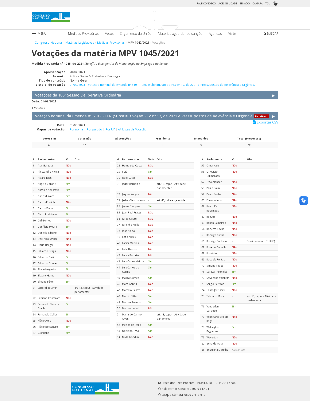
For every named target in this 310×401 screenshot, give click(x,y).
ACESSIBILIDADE (227, 3)
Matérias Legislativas (79, 42)
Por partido (94, 129)
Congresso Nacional (48, 42)
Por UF (110, 129)
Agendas (215, 33)
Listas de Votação (134, 129)
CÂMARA (257, 3)
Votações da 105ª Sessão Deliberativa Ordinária (78, 95)
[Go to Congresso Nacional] (51, 17)
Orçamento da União (135, 33)
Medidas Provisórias (83, 33)
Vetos (109, 33)
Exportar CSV (267, 122)
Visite (232, 33)
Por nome (76, 129)
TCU (267, 3)
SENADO (245, 3)
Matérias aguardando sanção (180, 33)
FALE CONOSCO (206, 3)
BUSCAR (272, 33)
